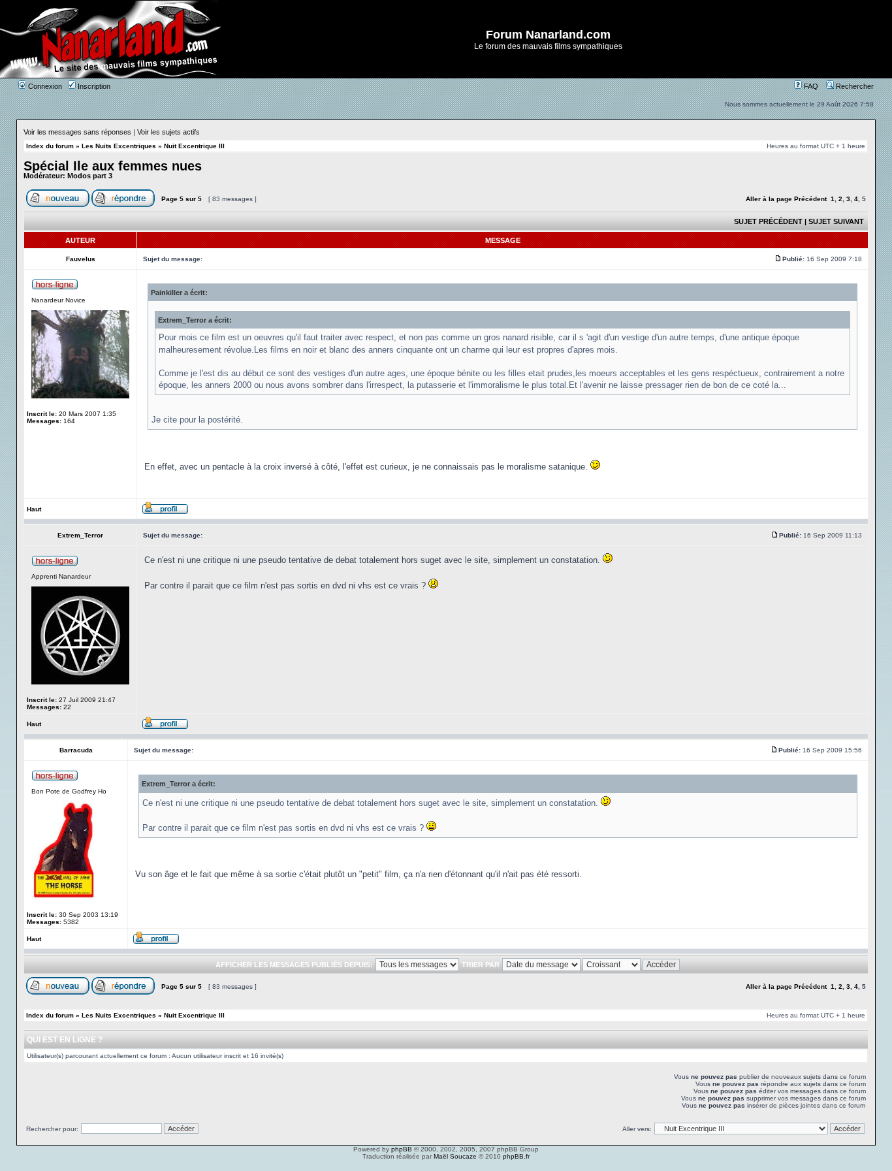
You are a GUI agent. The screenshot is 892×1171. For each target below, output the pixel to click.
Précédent (810, 198)
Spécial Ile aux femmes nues (113, 166)
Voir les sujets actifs (168, 132)
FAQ (810, 86)
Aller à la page (769, 198)
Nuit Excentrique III (194, 146)
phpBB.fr (516, 1156)
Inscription (93, 86)
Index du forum (50, 146)
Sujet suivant (836, 221)
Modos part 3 (89, 176)
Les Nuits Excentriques (119, 146)
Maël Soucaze (455, 1156)
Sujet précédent (768, 221)
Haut (34, 509)
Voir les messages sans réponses (77, 132)
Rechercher (854, 86)
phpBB (401, 1149)
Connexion (44, 86)
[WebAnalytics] (446, 1167)
